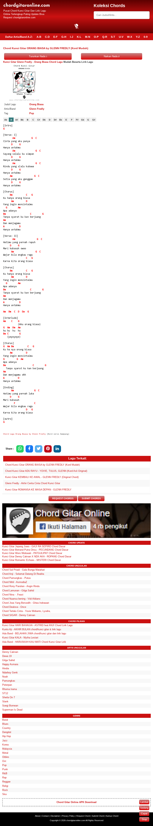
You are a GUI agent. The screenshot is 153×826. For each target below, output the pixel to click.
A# (16, 120)
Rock (5, 790)
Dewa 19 (7, 656)
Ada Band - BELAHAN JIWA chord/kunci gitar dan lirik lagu (34, 633)
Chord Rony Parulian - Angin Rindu (21, 586)
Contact (45, 816)
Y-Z (138, 36)
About (37, 816)
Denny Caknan (10, 652)
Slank (5, 701)
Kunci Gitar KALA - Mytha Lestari (20, 637)
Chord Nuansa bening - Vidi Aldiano (21, 598)
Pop (31, 113)
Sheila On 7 (8, 697)
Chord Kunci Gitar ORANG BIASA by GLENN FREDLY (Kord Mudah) (42, 464)
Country (6, 728)
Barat (5, 719)
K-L (79, 36)
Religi (5, 786)
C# (38, 120)
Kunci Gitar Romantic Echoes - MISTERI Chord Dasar (31, 560)
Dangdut (6, 732)
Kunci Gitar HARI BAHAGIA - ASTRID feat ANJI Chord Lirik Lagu (37, 625)
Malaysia (7, 748)
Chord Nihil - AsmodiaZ (14, 582)
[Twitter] (38, 449)
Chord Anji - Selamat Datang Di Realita (23, 573)
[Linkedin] (57, 449)
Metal (5, 752)
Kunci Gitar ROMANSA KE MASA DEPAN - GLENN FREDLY (38, 489)
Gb (82, 120)
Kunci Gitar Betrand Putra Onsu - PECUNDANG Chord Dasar (35, 549)
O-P (96, 36)
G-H (63, 36)
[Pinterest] (48, 449)
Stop (144, 819)
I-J (71, 36)
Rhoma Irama (9, 689)
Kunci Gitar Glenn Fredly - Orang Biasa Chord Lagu (33, 62)
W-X (129, 36)
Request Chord (83, 816)
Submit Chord (98, 816)
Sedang (144, 807)
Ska (4, 794)
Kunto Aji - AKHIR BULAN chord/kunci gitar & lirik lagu (31, 629)
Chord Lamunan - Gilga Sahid (18, 590)
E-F (55, 36)
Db (44, 120)
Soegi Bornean (10, 705)
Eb (60, 120)
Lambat (144, 802)
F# (77, 120)
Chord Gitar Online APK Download (76, 802)
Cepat (144, 813)
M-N (87, 36)
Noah (5, 676)
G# (93, 120)
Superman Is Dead (12, 709)
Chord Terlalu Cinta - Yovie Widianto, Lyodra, (26, 611)
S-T (113, 36)
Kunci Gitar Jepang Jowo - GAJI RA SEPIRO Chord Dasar (33, 546)
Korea (5, 744)
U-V (121, 36)
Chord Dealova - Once (14, 607)
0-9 (146, 36)
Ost (4, 761)
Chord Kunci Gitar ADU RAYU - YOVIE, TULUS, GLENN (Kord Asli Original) (46, 471)
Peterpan (7, 684)
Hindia (5, 668)
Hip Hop (6, 736)
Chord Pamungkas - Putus (16, 578)
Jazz (4, 740)
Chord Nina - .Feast (12, 594)
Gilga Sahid (8, 660)
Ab (5, 120)
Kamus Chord (112, 816)
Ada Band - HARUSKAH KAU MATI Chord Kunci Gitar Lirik (34, 641)
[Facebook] (29, 449)
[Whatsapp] (20, 449)
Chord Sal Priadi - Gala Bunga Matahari (23, 569)
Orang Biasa (36, 104)
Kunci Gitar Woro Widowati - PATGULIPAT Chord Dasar (32, 553)
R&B (4, 773)
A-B (39, 36)
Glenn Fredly (36, 108)
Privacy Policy (68, 816)
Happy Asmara (10, 664)
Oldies (5, 757)
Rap (4, 777)
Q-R (104, 36)
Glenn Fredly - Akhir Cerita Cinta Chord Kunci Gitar (32, 483)
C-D (47, 36)
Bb (22, 120)
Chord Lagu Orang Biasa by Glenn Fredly (24, 434)
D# (55, 120)
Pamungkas (8, 680)
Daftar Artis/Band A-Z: (19, 36)
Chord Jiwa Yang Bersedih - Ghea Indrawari (25, 602)
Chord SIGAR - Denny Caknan (18, 615)
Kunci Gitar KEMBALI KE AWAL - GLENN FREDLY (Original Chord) (42, 477)
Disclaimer (55, 816)
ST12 (5, 693)
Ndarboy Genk (10, 672)
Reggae (6, 781)
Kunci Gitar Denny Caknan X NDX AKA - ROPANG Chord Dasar (36, 556)
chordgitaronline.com (26, 5)
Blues (5, 723)
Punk (5, 769)
